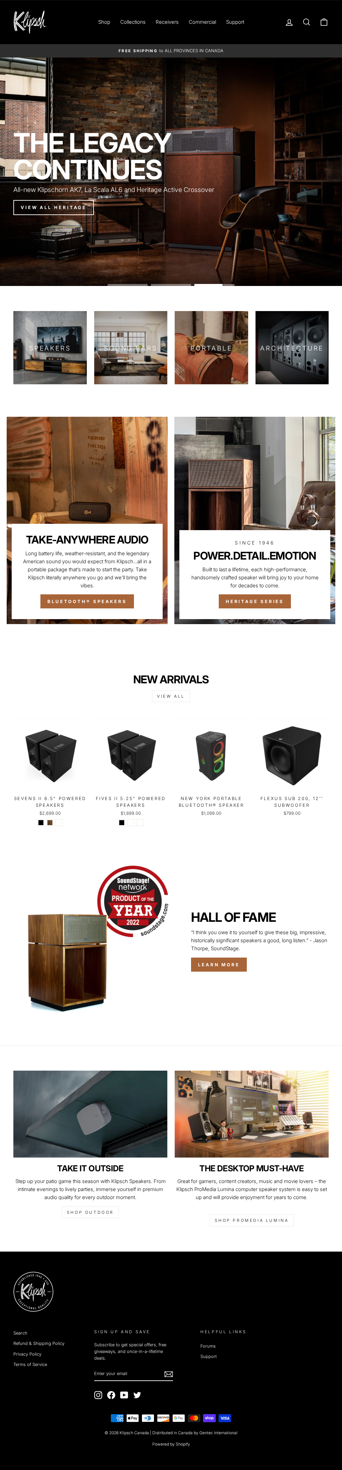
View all (171, 696)
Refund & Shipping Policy (38, 1343)
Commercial (202, 22)
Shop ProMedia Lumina (252, 1220)
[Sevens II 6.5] (41, 822)
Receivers (167, 22)
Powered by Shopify (171, 1444)
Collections (133, 22)
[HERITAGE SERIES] (254, 520)
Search (20, 1333)
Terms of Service (30, 1364)
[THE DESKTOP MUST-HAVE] (252, 1114)
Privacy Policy (27, 1354)
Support (235, 22)
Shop (104, 22)
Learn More (219, 964)
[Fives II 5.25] (122, 822)
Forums (208, 1346)
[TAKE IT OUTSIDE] (90, 1114)
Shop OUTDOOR (90, 1212)
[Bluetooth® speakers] (87, 520)
